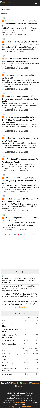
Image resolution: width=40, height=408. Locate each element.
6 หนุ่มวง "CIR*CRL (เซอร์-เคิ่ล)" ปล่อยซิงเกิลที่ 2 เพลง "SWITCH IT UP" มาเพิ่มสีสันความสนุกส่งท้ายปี (19, 296)
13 (24, 235)
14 (27, 235)
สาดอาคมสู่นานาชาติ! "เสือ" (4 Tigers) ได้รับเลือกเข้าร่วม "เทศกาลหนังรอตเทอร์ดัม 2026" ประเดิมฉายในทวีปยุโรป (18, 288)
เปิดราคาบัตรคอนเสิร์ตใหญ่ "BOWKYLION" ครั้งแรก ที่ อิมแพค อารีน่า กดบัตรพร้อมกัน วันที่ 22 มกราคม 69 (18, 280)
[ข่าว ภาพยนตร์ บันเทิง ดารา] (6, 2)
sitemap (17, 407)
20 (33, 235)
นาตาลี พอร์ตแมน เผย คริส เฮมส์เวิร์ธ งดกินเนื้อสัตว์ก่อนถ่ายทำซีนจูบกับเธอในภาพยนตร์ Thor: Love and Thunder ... (19, 126)
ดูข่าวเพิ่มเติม (19, 307)
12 (21, 235)
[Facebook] (34, 383)
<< (3, 235)
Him (5, 359)
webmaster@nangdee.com (19, 402)
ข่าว (2, 9)
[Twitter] (18, 386)
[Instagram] (24, 383)
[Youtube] (15, 383)
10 (15, 235)
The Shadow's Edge (10, 344)
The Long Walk (8, 374)
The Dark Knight (9, 340)
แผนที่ (11, 407)
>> (36, 235)
